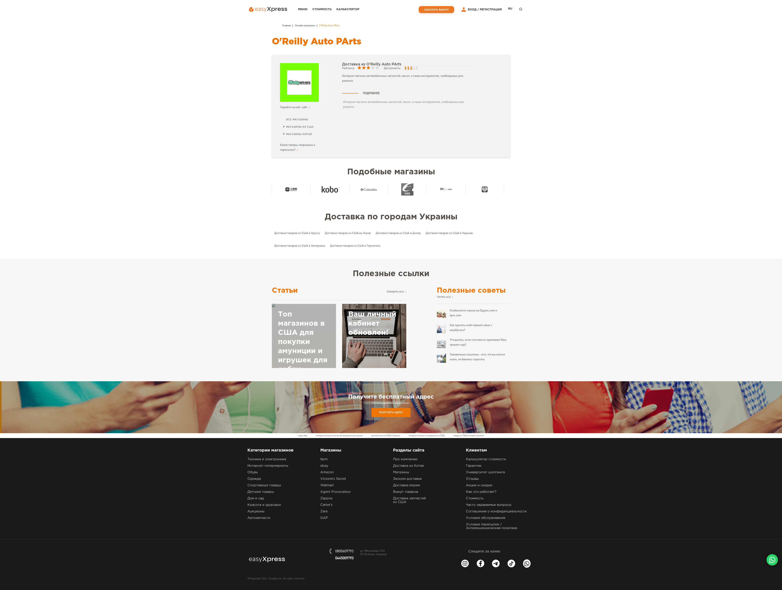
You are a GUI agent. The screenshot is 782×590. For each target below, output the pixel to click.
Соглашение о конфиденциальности (496, 511)
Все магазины (297, 120)
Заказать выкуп (436, 10)
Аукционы (255, 511)
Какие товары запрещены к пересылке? (297, 147)
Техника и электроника (266, 459)
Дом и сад (255, 498)
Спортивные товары (264, 485)
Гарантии (473, 465)
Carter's (326, 504)
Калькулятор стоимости (486, 459)
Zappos (326, 498)
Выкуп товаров (405, 491)
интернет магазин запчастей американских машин (339, 436)
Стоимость (322, 9)
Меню (303, 9)
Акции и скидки (479, 485)
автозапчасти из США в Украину (385, 436)
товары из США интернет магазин (468, 436)
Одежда (254, 478)
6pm (324, 459)
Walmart (327, 485)
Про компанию (405, 459)
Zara (323, 511)
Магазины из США (300, 127)
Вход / (473, 9)
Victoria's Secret (333, 478)
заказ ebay (302, 436)
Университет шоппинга (485, 472)
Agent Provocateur (335, 491)
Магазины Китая (299, 134)
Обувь (252, 472)
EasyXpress (275, 578)
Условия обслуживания (485, 518)
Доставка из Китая (408, 465)
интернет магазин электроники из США (427, 436)
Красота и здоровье (264, 504)
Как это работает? (481, 491)
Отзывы (472, 478)
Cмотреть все (395, 291)
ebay (324, 465)
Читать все (444, 297)
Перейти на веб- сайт (294, 107)
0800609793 (344, 551)
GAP (324, 518)
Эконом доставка (407, 478)
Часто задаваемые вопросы (488, 504)
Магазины (401, 472)
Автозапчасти (258, 518)
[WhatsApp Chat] (772, 560)
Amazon (327, 472)
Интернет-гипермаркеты (267, 465)
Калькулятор (347, 9)
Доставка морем (406, 485)
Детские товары (260, 491)
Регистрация (491, 9)
